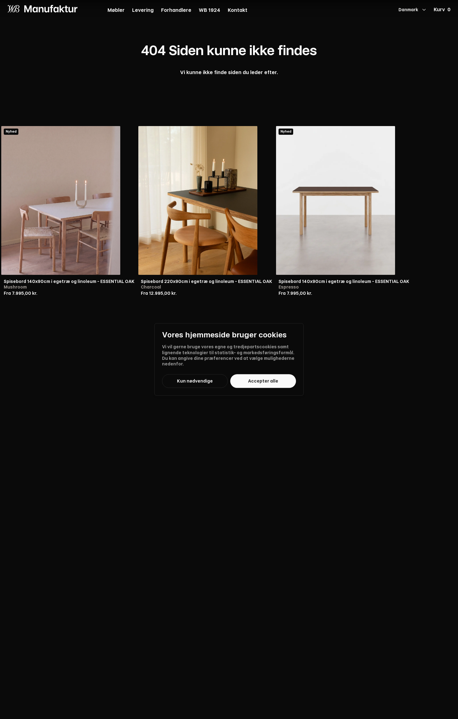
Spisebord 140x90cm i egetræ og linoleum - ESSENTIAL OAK (69, 281)
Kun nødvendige (195, 380)
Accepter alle (263, 380)
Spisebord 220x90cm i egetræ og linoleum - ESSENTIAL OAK (206, 281)
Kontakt (237, 10)
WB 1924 (209, 10)
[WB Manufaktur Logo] (42, 8)
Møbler (116, 10)
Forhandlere (176, 10)
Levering (143, 10)
